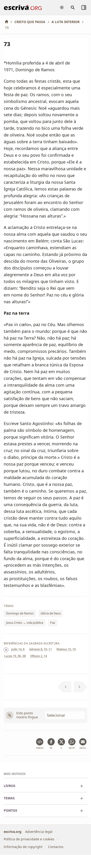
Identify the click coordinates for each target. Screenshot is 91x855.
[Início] (8, 22)
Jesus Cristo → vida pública (24, 622)
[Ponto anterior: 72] (64, 686)
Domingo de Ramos (20, 613)
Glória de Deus (51, 613)
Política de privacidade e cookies (29, 839)
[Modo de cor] (62, 7)
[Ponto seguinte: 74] (81, 686)
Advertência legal (38, 831)
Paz (52, 622)
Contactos (55, 847)
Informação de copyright (23, 847)
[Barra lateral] (83, 7)
